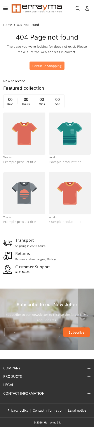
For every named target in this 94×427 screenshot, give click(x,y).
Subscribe (76, 332)
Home (7, 25)
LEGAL (8, 384)
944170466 (22, 272)
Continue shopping (47, 66)
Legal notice (77, 410)
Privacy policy (18, 410)
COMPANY (12, 368)
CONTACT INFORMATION (24, 393)
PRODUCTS (12, 376)
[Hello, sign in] (87, 8)
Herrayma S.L (52, 422)
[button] (6, 8)
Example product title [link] (19, 162)
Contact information (48, 410)
